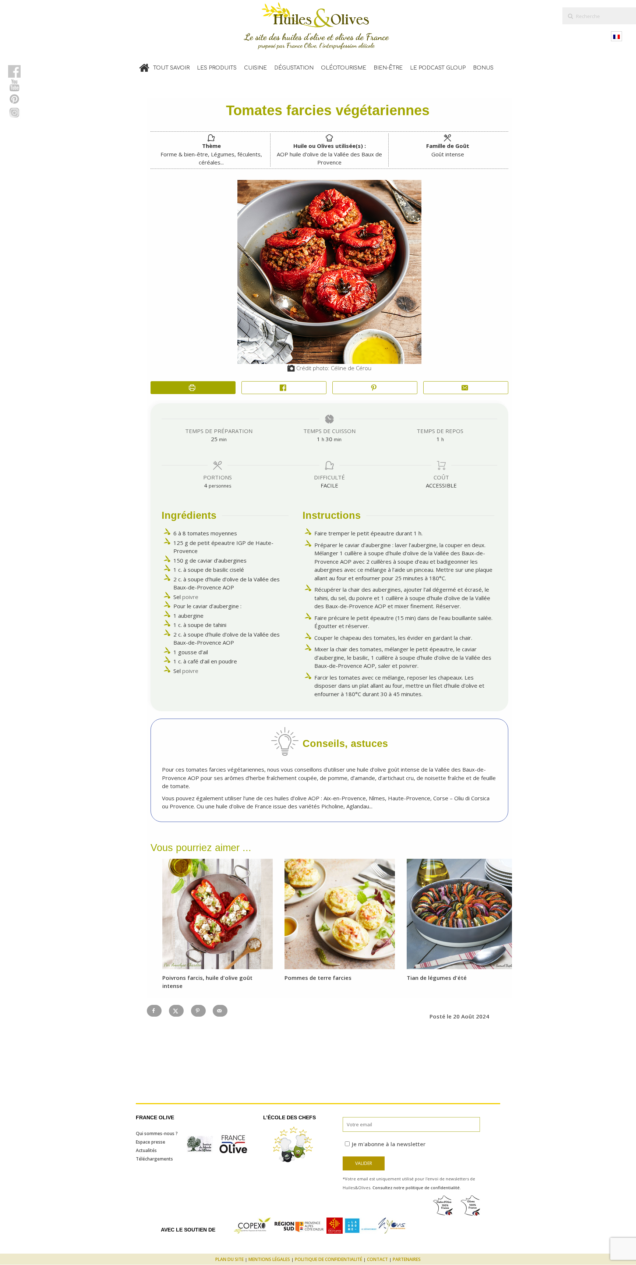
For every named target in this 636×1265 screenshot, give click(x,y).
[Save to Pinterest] (198, 1011)
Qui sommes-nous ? (157, 1133)
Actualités (146, 1150)
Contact (377, 1259)
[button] (374, 387)
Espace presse (150, 1142)
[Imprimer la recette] (193, 387)
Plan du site (229, 1259)
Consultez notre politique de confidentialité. (416, 1187)
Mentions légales (269, 1259)
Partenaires (407, 1259)
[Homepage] (144, 66)
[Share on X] (176, 1011)
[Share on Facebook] (283, 387)
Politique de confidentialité (328, 1259)
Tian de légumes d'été (437, 977)
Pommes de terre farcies (318, 977)
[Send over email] (220, 1011)
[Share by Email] (465, 387)
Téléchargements (154, 1159)
